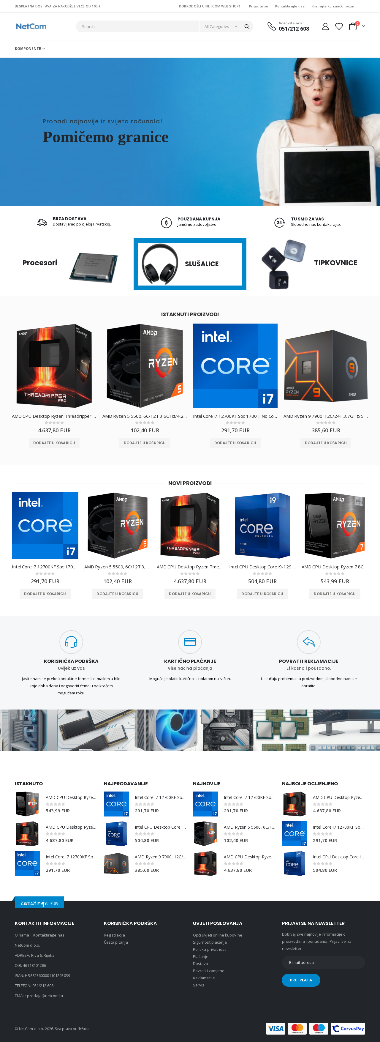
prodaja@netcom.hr (45, 995)
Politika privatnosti (210, 949)
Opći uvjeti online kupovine (217, 935)
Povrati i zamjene (208, 970)
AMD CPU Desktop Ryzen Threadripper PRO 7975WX (54, 416)
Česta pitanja (116, 942)
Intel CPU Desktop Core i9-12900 (262, 567)
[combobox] (165, 26)
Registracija (114, 935)
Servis (198, 985)
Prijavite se (258, 6)
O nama (22, 935)
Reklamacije (204, 977)
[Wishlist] (338, 26)
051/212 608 (43, 985)
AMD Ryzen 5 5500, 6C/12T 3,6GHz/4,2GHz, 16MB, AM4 (144, 416)
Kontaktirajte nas (290, 6)
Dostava (200, 963)
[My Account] (325, 26)
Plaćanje (201, 956)
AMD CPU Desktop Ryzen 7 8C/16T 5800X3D (335, 567)
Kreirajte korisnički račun (333, 6)
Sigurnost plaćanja (210, 942)
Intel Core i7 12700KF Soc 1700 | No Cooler (235, 416)
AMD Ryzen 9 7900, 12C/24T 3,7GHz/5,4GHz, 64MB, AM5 (326, 416)
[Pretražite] (247, 27)
